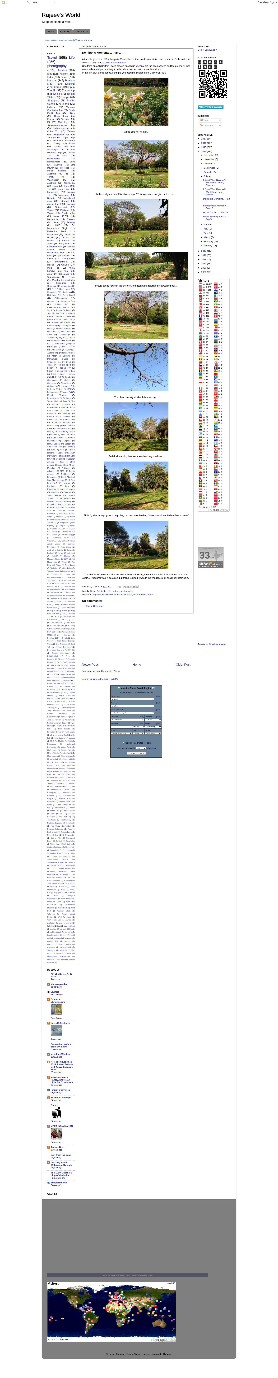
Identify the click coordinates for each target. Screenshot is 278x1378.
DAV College (52, 632)
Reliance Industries (55, 829)
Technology (65, 335)
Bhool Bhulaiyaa (68, 608)
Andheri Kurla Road (59, 598)
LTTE (69, 389)
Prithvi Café (54, 811)
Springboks (67, 850)
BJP (59, 377)
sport (68, 365)
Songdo (51, 198)
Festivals (50, 659)
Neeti (49, 328)
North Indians (57, 438)
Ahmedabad (70, 589)
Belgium (71, 344)
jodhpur (57, 935)
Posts (205, 120)
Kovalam (68, 720)
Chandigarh (66, 532)
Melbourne (52, 219)
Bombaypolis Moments (117, 59)
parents (67, 941)
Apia (49, 274)
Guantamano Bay (54, 541)
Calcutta (51, 419)
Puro (61, 814)
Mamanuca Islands (57, 359)
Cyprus (69, 629)
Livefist (55, 992)
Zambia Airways (68, 571)
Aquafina (68, 601)
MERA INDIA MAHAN (62, 1126)
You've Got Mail (54, 920)
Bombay (70, 80)
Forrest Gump (53, 425)
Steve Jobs (70, 853)
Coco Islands (52, 535)
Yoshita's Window (60, 1054)
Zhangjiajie (52, 292)
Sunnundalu (70, 865)
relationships (53, 158)
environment (61, 262)
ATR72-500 (59, 583)
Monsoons (63, 195)
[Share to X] (130, 586)
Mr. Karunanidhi (65, 759)
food (49, 73)
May (206, 229)
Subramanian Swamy (57, 859)
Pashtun (50, 796)
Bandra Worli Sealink (58, 416)
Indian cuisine (61, 128)
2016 (204, 143)
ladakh (72, 337)
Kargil (62, 489)
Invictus (50, 698)
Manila (50, 237)
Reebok (68, 826)
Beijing (50, 265)
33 (204, 555)
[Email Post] (118, 586)
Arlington (51, 471)
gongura (68, 932)
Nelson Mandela (63, 328)
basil (59, 926)
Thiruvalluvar (70, 884)
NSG (49, 774)
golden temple (55, 932)
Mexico (71, 204)
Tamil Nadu (62, 871)
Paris (64, 155)
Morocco (64, 168)
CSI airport (52, 532)
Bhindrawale (52, 608)
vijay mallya (61, 959)
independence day (56, 407)
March (207, 237)
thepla (69, 953)
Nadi (55, 140)
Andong (66, 413)
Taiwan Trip (61, 146)
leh (59, 365)
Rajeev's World (61, 15)
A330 (69, 580)
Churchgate (52, 380)
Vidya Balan (67, 568)
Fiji (48, 122)
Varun (56, 896)
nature (116, 591)
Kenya (60, 553)
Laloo (49, 729)
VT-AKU (63, 890)
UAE (57, 225)
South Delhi (54, 850)
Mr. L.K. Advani (53, 762)
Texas (49, 365)
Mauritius (55, 492)
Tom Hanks (70, 565)
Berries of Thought (61, 1097)
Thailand (51, 337)
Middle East (66, 750)
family (49, 459)
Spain (62, 374)
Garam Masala (69, 662)
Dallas (72, 347)
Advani (50, 589)
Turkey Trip (55, 177)
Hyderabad (52, 295)
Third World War (54, 884)
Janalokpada (52, 708)
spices (72, 374)
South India (68, 213)
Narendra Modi (56, 231)
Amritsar (59, 517)
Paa (73, 786)
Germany (71, 671)
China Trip (53, 131)
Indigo (59, 310)
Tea (73, 401)
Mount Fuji (67, 392)
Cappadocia (53, 277)
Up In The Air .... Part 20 (215, 212)
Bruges (54, 347)
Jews (61, 389)
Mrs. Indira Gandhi (63, 765)
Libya (52, 735)
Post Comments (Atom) (108, 671)
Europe (65, 97)
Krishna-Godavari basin (56, 723)
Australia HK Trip (57, 174)
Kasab (69, 550)
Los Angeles (66, 325)
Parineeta (66, 793)
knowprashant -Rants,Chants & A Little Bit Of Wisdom (62, 1080)
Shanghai (61, 283)
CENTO (64, 620)
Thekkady (68, 880)
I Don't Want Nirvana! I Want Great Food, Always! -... (214, 182)
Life (109, 591)
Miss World (67, 753)
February (209, 241)
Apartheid (71, 517)
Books (72, 526)
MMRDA (54, 556)
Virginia (62, 337)
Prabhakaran (60, 808)
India (50, 77)
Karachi (64, 717)
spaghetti (59, 953)
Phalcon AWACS (65, 802)
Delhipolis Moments (115, 62)
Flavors (61, 659)
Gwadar (66, 680)
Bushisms (67, 617)
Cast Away (70, 623)
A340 (49, 510)
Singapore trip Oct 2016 (59, 362)
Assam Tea (51, 523)
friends (72, 929)
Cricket (72, 419)
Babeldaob (63, 274)
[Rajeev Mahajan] (83, 40)
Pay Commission (65, 796)
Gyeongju (51, 286)
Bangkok (51, 319)
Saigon (68, 444)
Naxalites (54, 780)
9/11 (52, 377)
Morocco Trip (54, 152)
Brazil (57, 617)
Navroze (71, 777)
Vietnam (51, 137)
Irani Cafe (68, 541)
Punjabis (66, 441)
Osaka (65, 237)
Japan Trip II (54, 204)
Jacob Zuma (53, 544)
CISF (73, 620)
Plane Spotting (65, 83)
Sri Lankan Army (54, 853)
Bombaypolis (53, 162)
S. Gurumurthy (69, 835)
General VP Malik (65, 668)
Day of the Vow (64, 635)
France (51, 119)
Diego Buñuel (62, 641)
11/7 (63, 577)
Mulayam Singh (53, 559)
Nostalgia (60, 783)
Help (159, 696)
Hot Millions (65, 686)
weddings (51, 962)
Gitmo (49, 677)
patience (50, 944)
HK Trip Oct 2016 (67, 319)
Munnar (62, 768)
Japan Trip (69, 137)
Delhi (92, 591)
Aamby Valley (53, 586)
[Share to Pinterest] (137, 586)
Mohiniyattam (52, 756)
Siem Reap (63, 189)
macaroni (58, 938)
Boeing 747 (61, 304)
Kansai (67, 322)
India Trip (53, 268)
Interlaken (51, 486)
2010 (204, 263)
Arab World (54, 520)
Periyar (50, 799)
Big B (52, 611)
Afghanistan (56, 341)
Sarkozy (67, 492)
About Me (65, 31)
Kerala (72, 489)
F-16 (68, 656)
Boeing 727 (60, 614)
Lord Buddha (60, 738)
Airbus (68, 341)
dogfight (53, 929)
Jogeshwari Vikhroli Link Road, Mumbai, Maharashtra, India (122, 594)
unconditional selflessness (58, 956)
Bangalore (59, 344)
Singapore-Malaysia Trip (61, 125)
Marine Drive (66, 747)
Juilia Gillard (66, 547)
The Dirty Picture (61, 874)
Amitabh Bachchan (54, 595)
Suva (49, 335)
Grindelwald (56, 350)
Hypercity (51, 689)
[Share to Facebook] (133, 586)
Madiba (53, 435)
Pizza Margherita (64, 805)
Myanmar (67, 771)
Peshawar (51, 802)
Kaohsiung (52, 325)
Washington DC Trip (58, 149)
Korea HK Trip (61, 216)
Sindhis (50, 847)
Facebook (51, 477)
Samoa (65, 240)
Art (53, 289)
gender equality (68, 286)
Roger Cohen (52, 835)
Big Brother (62, 611)
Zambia (68, 920)
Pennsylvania (53, 398)
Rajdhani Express (54, 823)
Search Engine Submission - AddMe (100, 679)
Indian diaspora (56, 171)
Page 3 (68, 789)
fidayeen (63, 929)
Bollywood (64, 243)
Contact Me (82, 31)
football (50, 504)
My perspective (59, 984)
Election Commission (61, 653)
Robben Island (66, 832)
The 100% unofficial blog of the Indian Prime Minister (61, 1175)
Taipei (50, 213)
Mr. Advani (51, 759)
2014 (204, 151)
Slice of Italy (70, 847)
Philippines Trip (55, 252)
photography (126, 591)
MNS (52, 741)
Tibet (53, 450)
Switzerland (61, 207)
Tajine (52, 871)
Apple (59, 601)
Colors (62, 626)
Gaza (53, 665)
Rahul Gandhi (53, 444)
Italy (49, 432)
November (209, 159)
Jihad (68, 711)
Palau (72, 143)
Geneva (50, 301)
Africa (50, 243)
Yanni (69, 917)
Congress (51, 383)
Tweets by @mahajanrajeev (212, 644)
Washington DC (56, 180)
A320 (61, 580)
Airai (66, 271)
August (208, 172)
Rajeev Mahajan (51, 40)
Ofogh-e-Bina (55, 786)
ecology (67, 574)
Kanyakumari (52, 717)
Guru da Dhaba (53, 680)
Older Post (183, 664)
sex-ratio (63, 950)
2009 (204, 268)
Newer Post (90, 664)
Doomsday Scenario (55, 650)
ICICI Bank (63, 689)
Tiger (52, 887)
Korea (57, 87)
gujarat (59, 459)
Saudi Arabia (54, 495)
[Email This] (124, 586)
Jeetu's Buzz (58, 1147)
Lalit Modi (71, 553)
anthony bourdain (61, 404)
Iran (73, 371)
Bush (63, 529)
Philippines (52, 234)
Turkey (57, 143)
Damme (64, 535)
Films (50, 258)
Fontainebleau (54, 246)
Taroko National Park (57, 401)
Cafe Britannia (56, 623)
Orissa (53, 374)
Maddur (61, 741)
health (68, 316)
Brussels (53, 529)
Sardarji (59, 841)
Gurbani (68, 677)
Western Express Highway (59, 501)
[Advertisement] (136, 638)
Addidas (68, 586)
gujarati (68, 504)
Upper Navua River (66, 453)
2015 (204, 147)
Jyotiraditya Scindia (55, 550)
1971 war (51, 580)
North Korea (64, 289)
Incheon (51, 107)
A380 (59, 510)
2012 (204, 255)
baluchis (50, 926)
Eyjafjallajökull (52, 656)
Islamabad (61, 701)
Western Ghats (64, 911)
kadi (64, 935)
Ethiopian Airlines (61, 422)
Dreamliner (66, 383)
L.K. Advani (60, 432)
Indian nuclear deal (63, 428)
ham (49, 935)
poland (68, 944)
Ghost (53, 674)
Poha (49, 808)
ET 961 (71, 650)
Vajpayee (54, 456)
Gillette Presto (65, 674)
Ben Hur (68, 605)
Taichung (71, 447)
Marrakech (52, 192)
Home (51, 31)
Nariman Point (64, 774)
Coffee (67, 380)
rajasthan (51, 947)
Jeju (49, 313)
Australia (51, 183)
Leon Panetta (64, 729)
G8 (58, 662)
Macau (72, 432)
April (206, 233)
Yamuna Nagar (53, 571)
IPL (65, 692)
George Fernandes (55, 671)
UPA (62, 450)
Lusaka (72, 738)
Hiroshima (66, 292)
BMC (62, 471)
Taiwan (71, 131)
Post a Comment (94, 606)
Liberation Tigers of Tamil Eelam (61, 732)
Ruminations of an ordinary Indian (61, 1045)
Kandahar (51, 489)
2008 (204, 272)
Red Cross (55, 826)
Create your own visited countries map (116, 1275)
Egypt (72, 535)
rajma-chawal (65, 947)
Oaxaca (71, 219)
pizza (60, 944)
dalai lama (67, 456)
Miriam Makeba (53, 753)
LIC (57, 726)
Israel (68, 310)
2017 (204, 139)
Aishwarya (63, 514)
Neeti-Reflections (60, 1023)
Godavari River (61, 538)
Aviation (62, 70)
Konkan (58, 720)
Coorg (61, 419)
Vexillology (54, 568)
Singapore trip (61, 134)
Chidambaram (61, 298)
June (206, 224)
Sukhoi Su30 (56, 865)
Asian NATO (67, 520)
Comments (207, 125)
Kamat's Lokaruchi (57, 714)
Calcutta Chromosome (58, 1000)
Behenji (50, 368)
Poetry (50, 240)
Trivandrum (61, 887)
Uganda (58, 316)
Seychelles (70, 841)
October (208, 163)
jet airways (64, 255)
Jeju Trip (60, 313)
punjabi (61, 507)
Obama (65, 265)
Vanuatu (71, 893)
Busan (50, 371)
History (64, 73)
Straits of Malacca (61, 856)
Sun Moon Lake (54, 447)
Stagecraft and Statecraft (59, 1184)
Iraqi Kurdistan (62, 698)
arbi (60, 923)
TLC (52, 868)
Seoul (56, 222)
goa (59, 504)
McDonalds (51, 750)
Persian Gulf (64, 799)
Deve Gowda (62, 638)
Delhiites (50, 638)
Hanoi (55, 186)
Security (65, 119)
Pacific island (69, 295)
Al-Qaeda (66, 468)
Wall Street (62, 908)
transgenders (52, 577)
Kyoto (72, 277)
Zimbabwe (51, 923)
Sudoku (72, 862)
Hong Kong (61, 116)
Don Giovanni (61, 644)
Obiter (54, 1105)
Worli (60, 917)
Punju (53, 814)
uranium (50, 959)
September (210, 168)
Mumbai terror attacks (63, 280)
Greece (59, 677)
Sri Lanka (67, 398)
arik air (69, 923)
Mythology (63, 122)
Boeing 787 (65, 368)
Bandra (68, 377)
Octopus (71, 783)
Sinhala (59, 847)
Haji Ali (63, 683)
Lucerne (66, 356)
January (208, 245)
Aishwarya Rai (56, 592)
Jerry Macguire (53, 711)
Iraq (67, 486)
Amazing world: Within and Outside (61, 1163)
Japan (65, 103)
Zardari (54, 574)
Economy (70, 140)
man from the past (61, 1155)
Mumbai (51, 80)
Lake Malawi (67, 726)
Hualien (54, 322)
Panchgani (51, 793)
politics (71, 113)
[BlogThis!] (127, 586)
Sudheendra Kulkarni (55, 862)
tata (62, 462)
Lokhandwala (53, 392)
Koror (54, 356)
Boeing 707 (61, 526)
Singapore (53, 100)
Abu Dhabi (63, 465)
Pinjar (49, 805)
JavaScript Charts (146, 1275)
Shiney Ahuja (55, 844)
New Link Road (68, 435)
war (70, 959)
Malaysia (57, 165)
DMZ (63, 347)
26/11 (70, 507)
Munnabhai (51, 768)
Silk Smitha (67, 844)
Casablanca (52, 307)
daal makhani (69, 926)
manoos (68, 938)
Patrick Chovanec (60, 1090)
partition (50, 507)
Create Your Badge (65, 40)
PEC (66, 786)
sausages (51, 950)
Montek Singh (66, 756)
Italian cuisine (68, 353)
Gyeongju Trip (68, 301)
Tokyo (50, 210)
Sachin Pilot (56, 838)
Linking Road (63, 735)
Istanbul (64, 201)
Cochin (53, 626)
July (206, 176)
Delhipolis (101, 591)
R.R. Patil (63, 817)
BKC (49, 344)
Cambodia (69, 183)
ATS (69, 583)
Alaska (68, 592)
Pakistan (64, 210)
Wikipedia (51, 914)
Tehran (64, 562)
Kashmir (50, 553)
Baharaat (58, 605)
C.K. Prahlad (52, 620)
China (56, 93)
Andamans (70, 595)
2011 (204, 259)
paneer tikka (52, 941)
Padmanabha (56, 789)
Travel (52, 58)
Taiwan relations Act (66, 868)
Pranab (72, 808)
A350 (49, 583)
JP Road (67, 705)
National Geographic (55, 777)
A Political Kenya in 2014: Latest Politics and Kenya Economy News (62, 1066)
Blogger (167, 1354)
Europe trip (68, 90)
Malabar (67, 556)
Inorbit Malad (64, 696)
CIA (70, 529)
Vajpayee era (59, 893)
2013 (204, 251)
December (209, 155)
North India (52, 332)
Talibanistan (65, 498)
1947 (70, 577)
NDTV (66, 559)
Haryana (66, 483)
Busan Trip (62, 371)
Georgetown (68, 258)
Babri (49, 605)
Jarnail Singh (66, 708)
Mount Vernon (56, 395)
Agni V (59, 589)
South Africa (66, 332)
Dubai (67, 234)
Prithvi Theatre (69, 811)
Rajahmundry (66, 820)
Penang (71, 222)
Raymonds (70, 823)
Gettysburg (52, 386)
